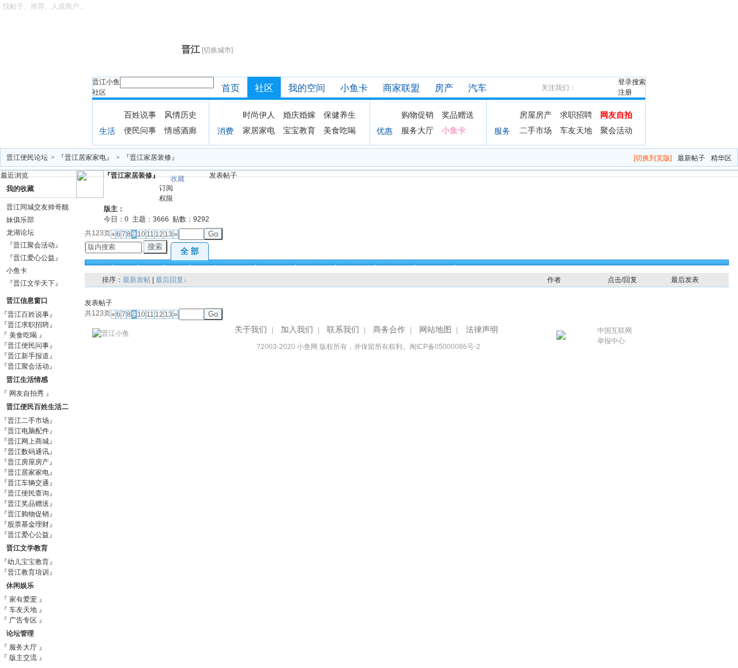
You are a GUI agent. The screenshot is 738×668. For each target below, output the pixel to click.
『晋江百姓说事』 (28, 314)
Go (213, 234)
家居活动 (355, 269)
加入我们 (297, 329)
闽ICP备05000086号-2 (444, 347)
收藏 (177, 179)
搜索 (639, 82)
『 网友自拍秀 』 (26, 393)
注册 (625, 92)
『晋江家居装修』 (150, 157)
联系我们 (343, 329)
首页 (230, 88)
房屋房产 (535, 114)
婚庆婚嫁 (299, 114)
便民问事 (140, 130)
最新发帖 (136, 280)
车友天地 (576, 130)
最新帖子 (691, 158)
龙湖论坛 (20, 232)
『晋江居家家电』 (85, 157)
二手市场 (535, 130)
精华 (125, 269)
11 (150, 234)
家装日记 (395, 269)
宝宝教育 (299, 130)
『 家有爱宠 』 (23, 599)
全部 (99, 269)
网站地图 (435, 329)
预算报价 (275, 269)
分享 (177, 269)
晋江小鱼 (106, 82)
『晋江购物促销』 (28, 514)
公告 (151, 269)
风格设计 (236, 269)
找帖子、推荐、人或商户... (43, 6)
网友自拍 (616, 114)
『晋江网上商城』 (28, 441)
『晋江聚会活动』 (34, 245)
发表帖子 (223, 175)
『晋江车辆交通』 (28, 483)
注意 (203, 269)
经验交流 (315, 269)
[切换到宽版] (653, 158)
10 (141, 234)
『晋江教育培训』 (28, 572)
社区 (99, 92)
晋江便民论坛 (27, 157)
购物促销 (417, 114)
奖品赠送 (458, 114)
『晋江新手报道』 (28, 356)
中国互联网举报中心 (614, 336)
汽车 (477, 88)
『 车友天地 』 (23, 610)
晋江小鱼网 (134, 49)
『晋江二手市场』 (28, 420)
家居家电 (259, 130)
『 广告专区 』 (23, 620)
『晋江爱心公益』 (34, 258)
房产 (444, 88)
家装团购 (435, 269)
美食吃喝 (339, 130)
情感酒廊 (180, 130)
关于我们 (251, 329)
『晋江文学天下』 (34, 283)
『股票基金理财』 (28, 524)
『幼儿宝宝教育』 (28, 562)
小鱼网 (307, 347)
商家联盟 (401, 88)
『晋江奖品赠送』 (28, 504)
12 (159, 234)
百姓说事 (140, 114)
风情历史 (180, 114)
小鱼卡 (354, 88)
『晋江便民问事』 (28, 345)
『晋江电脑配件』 (28, 431)
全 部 (189, 251)
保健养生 (339, 114)
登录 (625, 82)
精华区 (721, 158)
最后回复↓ (171, 280)
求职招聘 (576, 114)
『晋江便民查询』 (28, 493)
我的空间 (306, 88)
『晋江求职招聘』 (28, 325)
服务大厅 (417, 130)
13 (168, 234)
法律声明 (482, 329)
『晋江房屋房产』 (28, 462)
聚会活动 (616, 130)
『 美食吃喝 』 (23, 335)
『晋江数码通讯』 (28, 452)
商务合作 (389, 329)
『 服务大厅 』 (23, 647)
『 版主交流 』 (23, 658)
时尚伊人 (259, 114)
